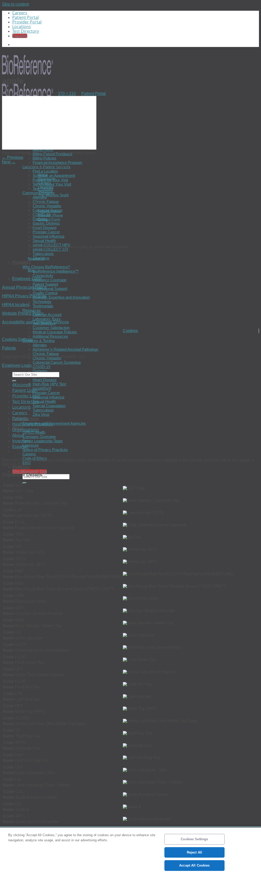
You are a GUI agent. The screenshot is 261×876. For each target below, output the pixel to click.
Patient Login (24, 390)
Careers (19, 13)
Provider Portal (27, 22)
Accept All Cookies (194, 865)
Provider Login (26, 396)
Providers (21, 262)
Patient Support (45, 284)
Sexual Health (44, 240)
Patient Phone (49, 211)
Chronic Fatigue (46, 201)
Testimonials (43, 306)
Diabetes (40, 371)
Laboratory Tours (47, 319)
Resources (31, 310)
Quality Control (45, 293)
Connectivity (43, 275)
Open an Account (47, 314)
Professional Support (50, 288)
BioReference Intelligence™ (56, 271)
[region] (130, 852)
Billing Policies (44, 158)
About (42, 175)
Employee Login (27, 278)
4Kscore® (21, 384)
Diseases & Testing (38, 340)
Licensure (30, 445)
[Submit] (24, 483)
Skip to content (15, 4)
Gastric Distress (46, 223)
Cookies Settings (17, 339)
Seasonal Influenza (48, 236)
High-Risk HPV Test (49, 384)
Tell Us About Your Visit (52, 184)
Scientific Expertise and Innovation (61, 297)
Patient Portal (25, 17)
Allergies (40, 197)
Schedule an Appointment (54, 175)
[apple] (49, 148)
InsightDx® (42, 388)
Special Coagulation (49, 406)
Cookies (130, 330)
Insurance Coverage (50, 280)
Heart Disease (45, 227)
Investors (45, 191)
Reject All (194, 852)
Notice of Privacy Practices (45, 449)
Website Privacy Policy (23, 313)
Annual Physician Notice (24, 287)
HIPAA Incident (15, 304)
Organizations (25, 429)
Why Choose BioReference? (46, 267)
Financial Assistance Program (57, 162)
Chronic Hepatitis (47, 206)
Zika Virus (41, 414)
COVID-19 (41, 366)
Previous (12, 157)
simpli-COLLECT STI (50, 249)
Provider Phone (50, 215)
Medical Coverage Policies (55, 332)
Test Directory (25, 31)
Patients (20, 418)
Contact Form (49, 219)
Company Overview (39, 436)
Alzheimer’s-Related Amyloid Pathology (65, 349)
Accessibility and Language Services (35, 322)
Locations (21, 26)
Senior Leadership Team (42, 441)
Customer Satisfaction (51, 327)
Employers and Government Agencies (54, 423)
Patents (9, 348)
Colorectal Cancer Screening (57, 362)
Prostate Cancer (46, 232)
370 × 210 (67, 93)
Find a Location (45, 171)
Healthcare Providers (32, 424)
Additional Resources (50, 336)
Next (9, 162)
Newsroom (46, 179)
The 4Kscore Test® (53, 195)
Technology (42, 301)
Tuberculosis (43, 253)
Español (20, 446)
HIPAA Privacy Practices (24, 296)
